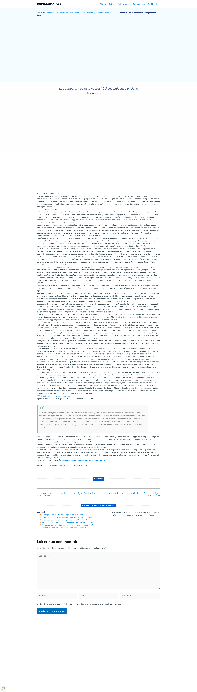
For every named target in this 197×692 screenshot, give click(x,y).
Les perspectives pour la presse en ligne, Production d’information (66, 494)
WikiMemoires (49, 4)
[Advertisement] (98, 174)
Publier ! (112, 4)
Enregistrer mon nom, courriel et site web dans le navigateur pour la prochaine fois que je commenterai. (80, 604)
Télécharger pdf (124, 4)
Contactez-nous (139, 4)
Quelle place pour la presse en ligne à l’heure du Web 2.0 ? (92, 13)
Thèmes (103, 4)
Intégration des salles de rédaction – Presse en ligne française (132, 494)
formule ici (153, 515)
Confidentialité (153, 4)
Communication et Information (56, 13)
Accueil (40, 13)
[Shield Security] (3, 688)
